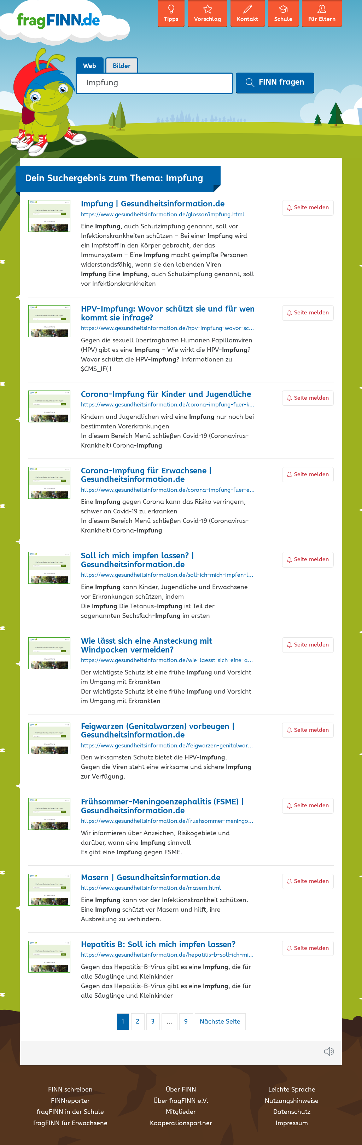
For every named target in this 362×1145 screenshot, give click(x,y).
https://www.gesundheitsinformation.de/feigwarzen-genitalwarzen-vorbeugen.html (168, 746)
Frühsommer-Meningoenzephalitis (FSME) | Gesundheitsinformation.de (162, 806)
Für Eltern (321, 19)
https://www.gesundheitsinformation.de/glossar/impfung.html (162, 215)
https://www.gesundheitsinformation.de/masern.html (151, 888)
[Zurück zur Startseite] (76, 28)
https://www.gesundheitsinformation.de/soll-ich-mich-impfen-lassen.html (168, 575)
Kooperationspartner (181, 1123)
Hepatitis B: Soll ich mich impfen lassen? (158, 945)
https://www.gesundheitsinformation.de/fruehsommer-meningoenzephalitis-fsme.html (168, 821)
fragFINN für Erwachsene (70, 1123)
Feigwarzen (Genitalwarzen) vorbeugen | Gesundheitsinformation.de (158, 731)
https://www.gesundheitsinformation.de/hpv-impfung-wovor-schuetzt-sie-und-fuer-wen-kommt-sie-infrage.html (168, 328)
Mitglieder (181, 1112)
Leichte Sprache (291, 1090)
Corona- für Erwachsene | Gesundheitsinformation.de (146, 475)
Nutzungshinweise (292, 1101)
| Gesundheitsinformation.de (152, 204)
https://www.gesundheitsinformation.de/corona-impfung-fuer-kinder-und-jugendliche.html (168, 405)
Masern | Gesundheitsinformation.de (150, 878)
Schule (283, 19)
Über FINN (181, 1090)
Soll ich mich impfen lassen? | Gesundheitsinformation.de (137, 560)
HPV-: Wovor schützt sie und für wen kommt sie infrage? (168, 313)
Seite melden (311, 207)
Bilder (122, 66)
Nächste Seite (220, 1022)
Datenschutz (291, 1112)
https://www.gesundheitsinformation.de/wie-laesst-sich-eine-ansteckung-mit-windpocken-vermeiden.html (168, 660)
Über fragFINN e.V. (180, 1101)
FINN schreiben (70, 1090)
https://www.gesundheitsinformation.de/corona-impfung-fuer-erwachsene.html (168, 490)
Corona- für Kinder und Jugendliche (166, 394)
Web (89, 66)
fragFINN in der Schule (70, 1112)
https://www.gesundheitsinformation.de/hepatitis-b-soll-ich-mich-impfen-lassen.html (168, 955)
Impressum (292, 1123)
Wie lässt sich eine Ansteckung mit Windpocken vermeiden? (146, 645)
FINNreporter (70, 1101)
